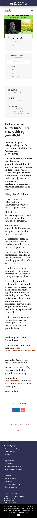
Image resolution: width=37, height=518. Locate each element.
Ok (18, 515)
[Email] (23, 410)
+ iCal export (19, 430)
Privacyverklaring (11, 487)
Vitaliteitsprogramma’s (13, 466)
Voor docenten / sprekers (13, 469)
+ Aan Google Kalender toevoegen (19, 424)
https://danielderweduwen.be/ (20, 350)
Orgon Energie (10, 451)
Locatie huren (10, 464)
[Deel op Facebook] (14, 410)
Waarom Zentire (10, 479)
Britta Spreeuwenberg (12, 484)
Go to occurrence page (18, 61)
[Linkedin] (18, 410)
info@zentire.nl (12, 380)
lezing (15, 45)
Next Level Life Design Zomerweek (16, 449)
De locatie (8, 481)
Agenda (7, 454)
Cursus (15, 42)
